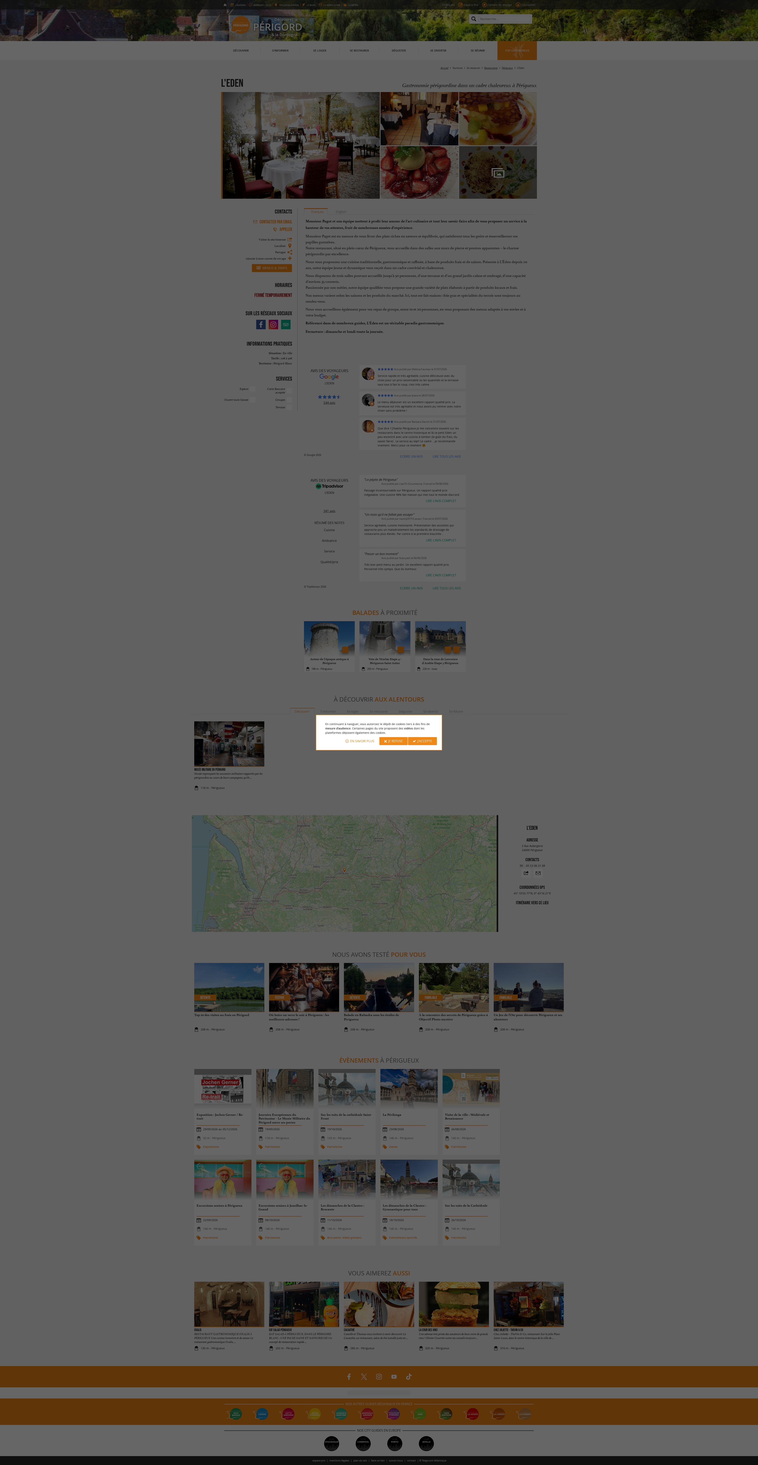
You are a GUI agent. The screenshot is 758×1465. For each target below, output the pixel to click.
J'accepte (424, 741)
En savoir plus (362, 741)
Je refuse (395, 741)
